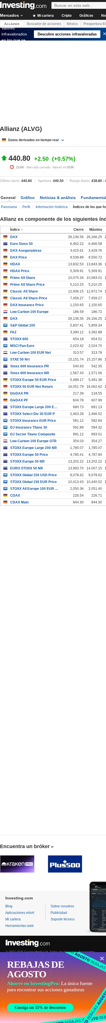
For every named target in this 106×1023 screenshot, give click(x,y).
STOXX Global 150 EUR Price (33, 482)
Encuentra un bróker (25, 846)
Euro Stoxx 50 (21, 244)
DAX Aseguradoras (26, 251)
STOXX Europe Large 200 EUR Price (34, 407)
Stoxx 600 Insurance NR (29, 373)
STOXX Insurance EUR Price (33, 421)
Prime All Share (22, 278)
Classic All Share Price (28, 298)
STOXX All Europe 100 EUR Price (34, 489)
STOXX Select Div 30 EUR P (32, 414)
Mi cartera (45, 16)
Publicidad (59, 913)
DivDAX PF (19, 400)
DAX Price (18, 257)
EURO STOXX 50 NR (26, 468)
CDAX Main (19, 502)
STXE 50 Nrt (20, 359)
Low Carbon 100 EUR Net (30, 353)
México (72, 24)
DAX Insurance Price (27, 305)
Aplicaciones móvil (19, 913)
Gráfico (28, 197)
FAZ (13, 332)
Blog (8, 906)
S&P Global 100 (22, 325)
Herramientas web (19, 926)
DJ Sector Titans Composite (32, 434)
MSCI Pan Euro (22, 346)
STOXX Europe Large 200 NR (33, 448)
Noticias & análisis (58, 197)
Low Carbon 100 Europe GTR (33, 441)
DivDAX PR (19, 393)
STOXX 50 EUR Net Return (31, 387)
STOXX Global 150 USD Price (33, 475)
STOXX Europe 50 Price (29, 455)
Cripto (67, 16)
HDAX (15, 264)
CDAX (15, 495)
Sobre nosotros (62, 906)
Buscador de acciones (44, 24)
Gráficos (86, 16)
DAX (14, 237)
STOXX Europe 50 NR (27, 461)
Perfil (26, 207)
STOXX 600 (19, 339)
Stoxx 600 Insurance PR (29, 366)
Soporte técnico (63, 919)
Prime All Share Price (27, 285)
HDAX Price (19, 271)
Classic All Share (24, 291)
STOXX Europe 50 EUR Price (33, 380)
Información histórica (52, 207)
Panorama (9, 207)
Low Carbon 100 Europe (29, 312)
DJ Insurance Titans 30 (28, 427)
